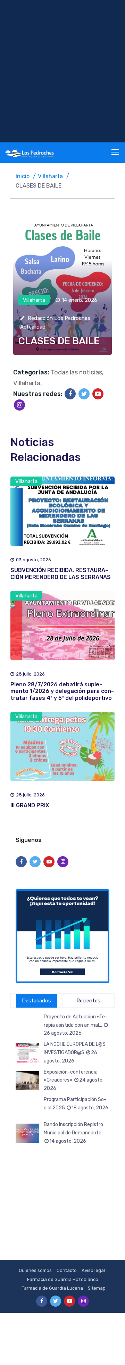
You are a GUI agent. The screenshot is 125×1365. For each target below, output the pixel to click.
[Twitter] (84, 393)
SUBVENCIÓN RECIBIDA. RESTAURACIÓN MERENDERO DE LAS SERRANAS (60, 573)
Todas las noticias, (77, 372)
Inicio (23, 176)
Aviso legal (93, 1270)
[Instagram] (19, 405)
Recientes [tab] (88, 1001)
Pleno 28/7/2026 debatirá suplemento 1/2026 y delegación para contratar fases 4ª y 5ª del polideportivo (62, 691)
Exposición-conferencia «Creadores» (73, 1080)
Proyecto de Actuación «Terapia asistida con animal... (75, 1025)
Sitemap (97, 1288)
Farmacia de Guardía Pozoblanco (62, 1279)
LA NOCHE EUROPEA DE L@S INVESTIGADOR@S (75, 1052)
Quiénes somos (35, 1270)
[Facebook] (70, 393)
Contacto (67, 1270)
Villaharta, (27, 383)
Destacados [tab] (36, 1001)
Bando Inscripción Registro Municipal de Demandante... (74, 1133)
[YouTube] (97, 393)
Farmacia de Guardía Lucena (52, 1288)
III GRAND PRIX (29, 805)
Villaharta (50, 176)
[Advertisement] (62, 71)
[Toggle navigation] (116, 152)
